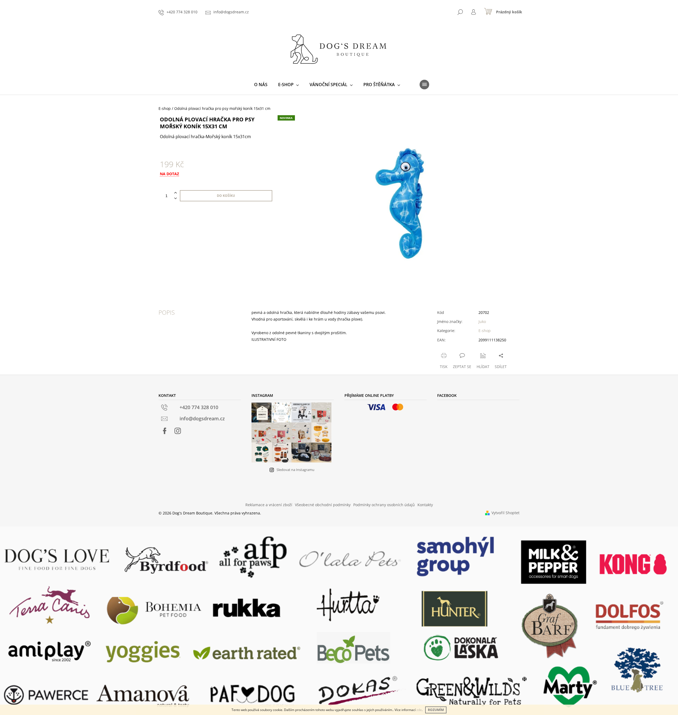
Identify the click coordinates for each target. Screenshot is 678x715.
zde (419, 710)
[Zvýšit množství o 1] (175, 193)
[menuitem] (261, 84)
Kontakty (425, 504)
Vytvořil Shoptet (505, 512)
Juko (482, 321)
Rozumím (436, 710)
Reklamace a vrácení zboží (268, 504)
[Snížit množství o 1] (175, 198)
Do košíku (226, 195)
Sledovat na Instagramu (295, 469)
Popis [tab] (167, 312)
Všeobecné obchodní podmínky (323, 504)
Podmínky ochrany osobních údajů (384, 504)
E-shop (484, 330)
